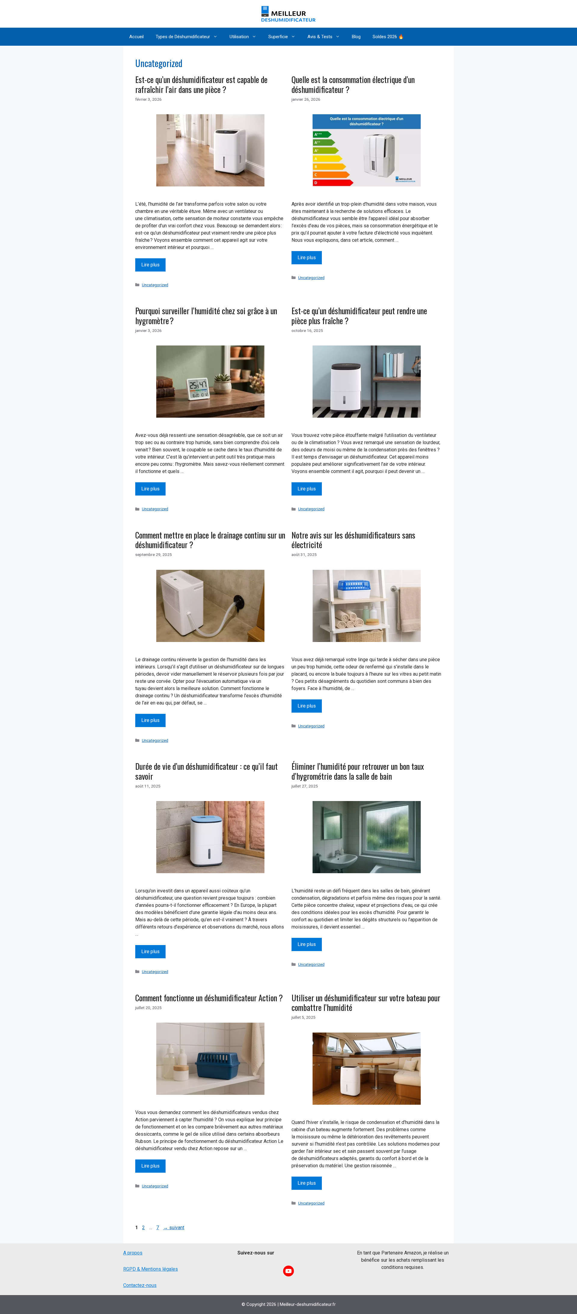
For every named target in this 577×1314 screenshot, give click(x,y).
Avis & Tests (319, 36)
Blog (356, 36)
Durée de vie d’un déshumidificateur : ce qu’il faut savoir (206, 771)
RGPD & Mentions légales (150, 1269)
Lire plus (150, 265)
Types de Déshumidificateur (183, 36)
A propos (132, 1253)
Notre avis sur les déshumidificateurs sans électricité (353, 540)
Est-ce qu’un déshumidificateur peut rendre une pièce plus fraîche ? (359, 315)
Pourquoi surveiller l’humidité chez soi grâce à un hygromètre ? (206, 315)
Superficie (278, 36)
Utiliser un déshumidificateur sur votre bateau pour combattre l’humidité (366, 1002)
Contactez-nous (140, 1285)
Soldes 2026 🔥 (388, 36)
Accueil (136, 36)
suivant (173, 1227)
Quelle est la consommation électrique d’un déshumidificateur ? (353, 84)
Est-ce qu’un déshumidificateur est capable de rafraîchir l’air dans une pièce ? (201, 84)
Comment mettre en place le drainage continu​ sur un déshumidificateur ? (210, 540)
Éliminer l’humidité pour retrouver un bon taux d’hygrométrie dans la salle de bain (358, 771)
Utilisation (239, 36)
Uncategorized (155, 284)
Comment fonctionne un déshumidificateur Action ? (209, 998)
